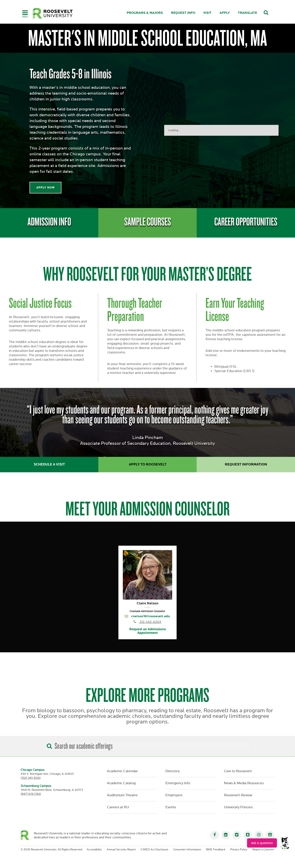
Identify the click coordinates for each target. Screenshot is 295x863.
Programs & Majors (145, 13)
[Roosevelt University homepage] (27, 835)
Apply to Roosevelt (147, 464)
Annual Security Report (121, 849)
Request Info (183, 13)
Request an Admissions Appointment (147, 631)
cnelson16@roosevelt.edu (150, 616)
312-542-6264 (150, 622)
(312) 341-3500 (31, 778)
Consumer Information (187, 849)
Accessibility (94, 849)
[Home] (53, 13)
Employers (173, 795)
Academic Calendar (122, 771)
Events (170, 807)
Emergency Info (177, 783)
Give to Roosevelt (238, 771)
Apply (225, 13)
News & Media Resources (244, 783)
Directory (172, 771)
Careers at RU (118, 807)
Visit (207, 13)
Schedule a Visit (49, 464)
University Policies (238, 807)
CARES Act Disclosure (154, 849)
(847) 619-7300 (31, 794)
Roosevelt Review (238, 795)
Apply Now (45, 187)
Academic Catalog (121, 783)
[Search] (48, 745)
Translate (247, 13)
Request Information (246, 464)
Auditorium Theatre (122, 795)
